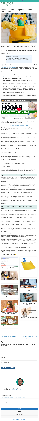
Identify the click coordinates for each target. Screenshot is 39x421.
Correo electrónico (5, 362)
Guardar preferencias (20, 417)
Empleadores (10, 331)
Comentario (4, 348)
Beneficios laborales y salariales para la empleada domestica (18, 59)
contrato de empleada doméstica (9, 67)
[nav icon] (36, 4)
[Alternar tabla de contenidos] (30, 57)
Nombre (3, 357)
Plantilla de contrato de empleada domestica (19, 125)
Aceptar (19, 408)
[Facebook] (22, 0)
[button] (37, 400)
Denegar (19, 411)
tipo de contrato (22, 81)
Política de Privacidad (22, 419)
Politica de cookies (16, 419)
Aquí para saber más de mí (16, 389)
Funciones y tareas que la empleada (10, 76)
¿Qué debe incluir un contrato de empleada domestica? (17, 58)
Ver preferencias (19, 414)
